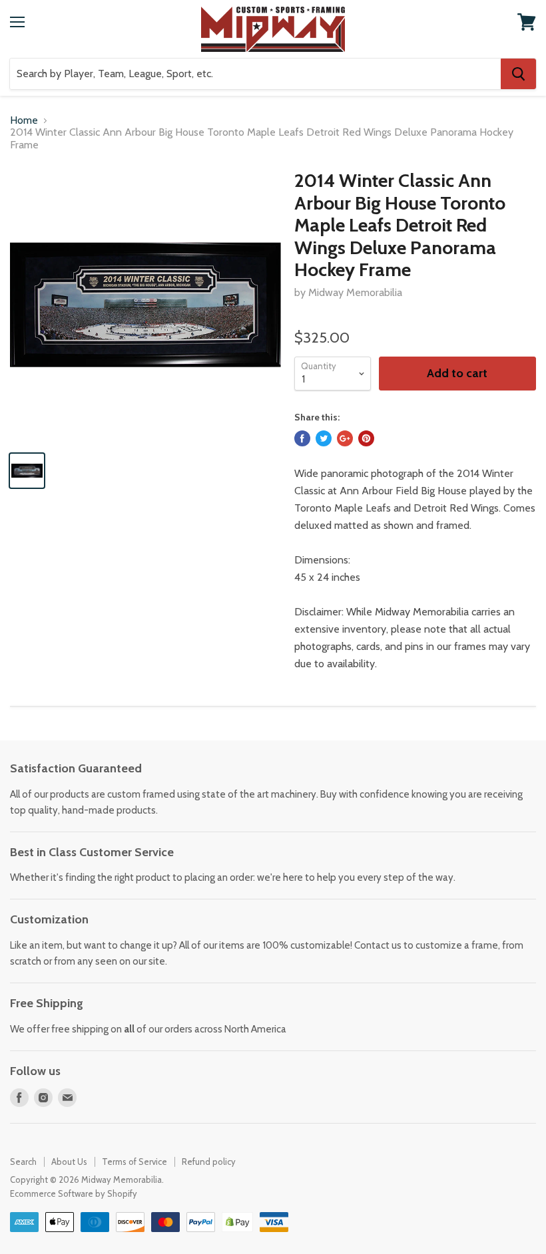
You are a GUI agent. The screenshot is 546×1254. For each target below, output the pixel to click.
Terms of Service (134, 1161)
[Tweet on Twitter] (324, 438)
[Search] (518, 74)
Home (24, 120)
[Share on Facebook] (302, 438)
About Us (69, 1161)
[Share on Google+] (345, 438)
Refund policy (209, 1161)
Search (23, 1161)
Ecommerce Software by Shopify (73, 1193)
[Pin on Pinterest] (366, 438)
